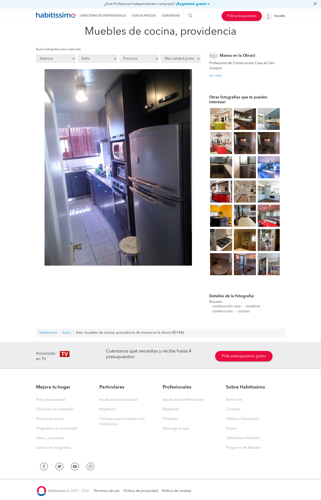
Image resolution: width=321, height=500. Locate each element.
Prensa (231, 428)
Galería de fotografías (53, 448)
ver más (215, 75)
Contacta (233, 409)
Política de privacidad (141, 491)
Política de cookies (176, 491)
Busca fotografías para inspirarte (58, 49)
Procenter (170, 419)
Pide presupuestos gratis (244, 356)
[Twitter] (59, 467)
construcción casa (226, 306)
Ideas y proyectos (50, 438)
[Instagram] (90, 467)
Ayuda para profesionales (183, 400)
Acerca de (234, 400)
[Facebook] (44, 467)
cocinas (244, 311)
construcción (222, 311)
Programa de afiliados (243, 448)
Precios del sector (50, 419)
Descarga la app (176, 428)
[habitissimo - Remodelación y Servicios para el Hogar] (56, 15)
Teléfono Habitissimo (242, 419)
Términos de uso (107, 491)
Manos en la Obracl (237, 56)
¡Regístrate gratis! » (193, 4)
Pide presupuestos (241, 16)
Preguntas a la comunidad (56, 428)
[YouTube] (75, 467)
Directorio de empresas (55, 409)
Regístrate (107, 409)
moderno (253, 306)
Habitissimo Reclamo (242, 438)
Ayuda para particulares (118, 400)
